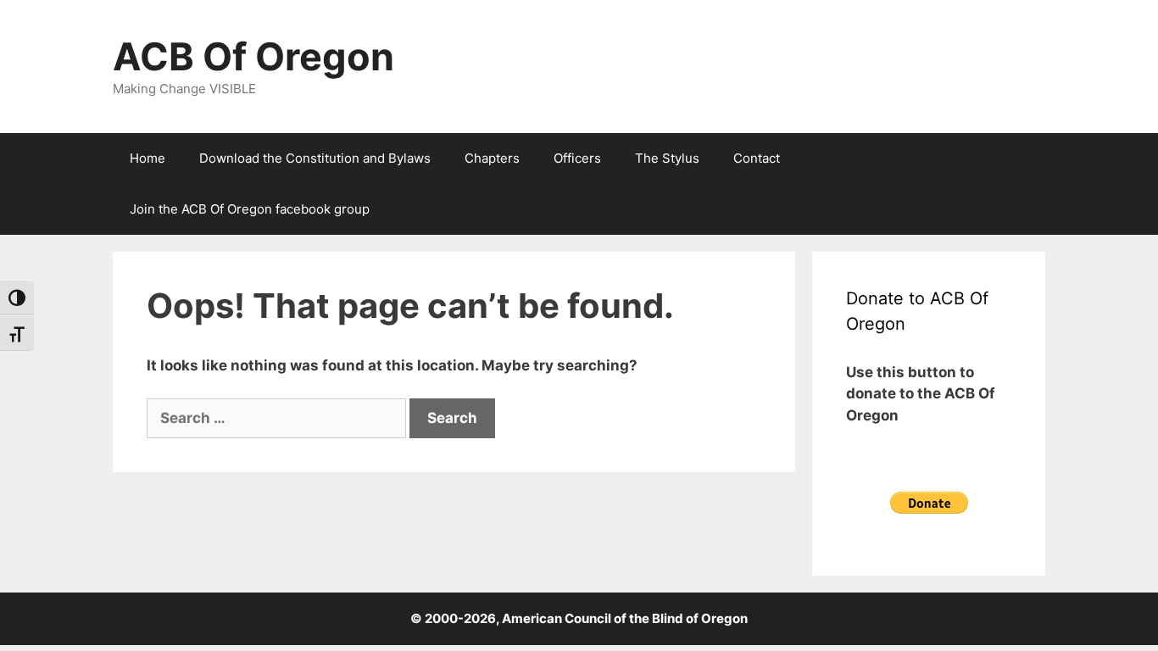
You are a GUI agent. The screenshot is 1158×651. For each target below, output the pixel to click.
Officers (577, 158)
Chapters (492, 158)
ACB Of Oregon (253, 56)
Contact (756, 158)
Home (147, 158)
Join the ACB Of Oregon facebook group (250, 209)
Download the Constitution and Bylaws (315, 158)
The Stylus (667, 158)
